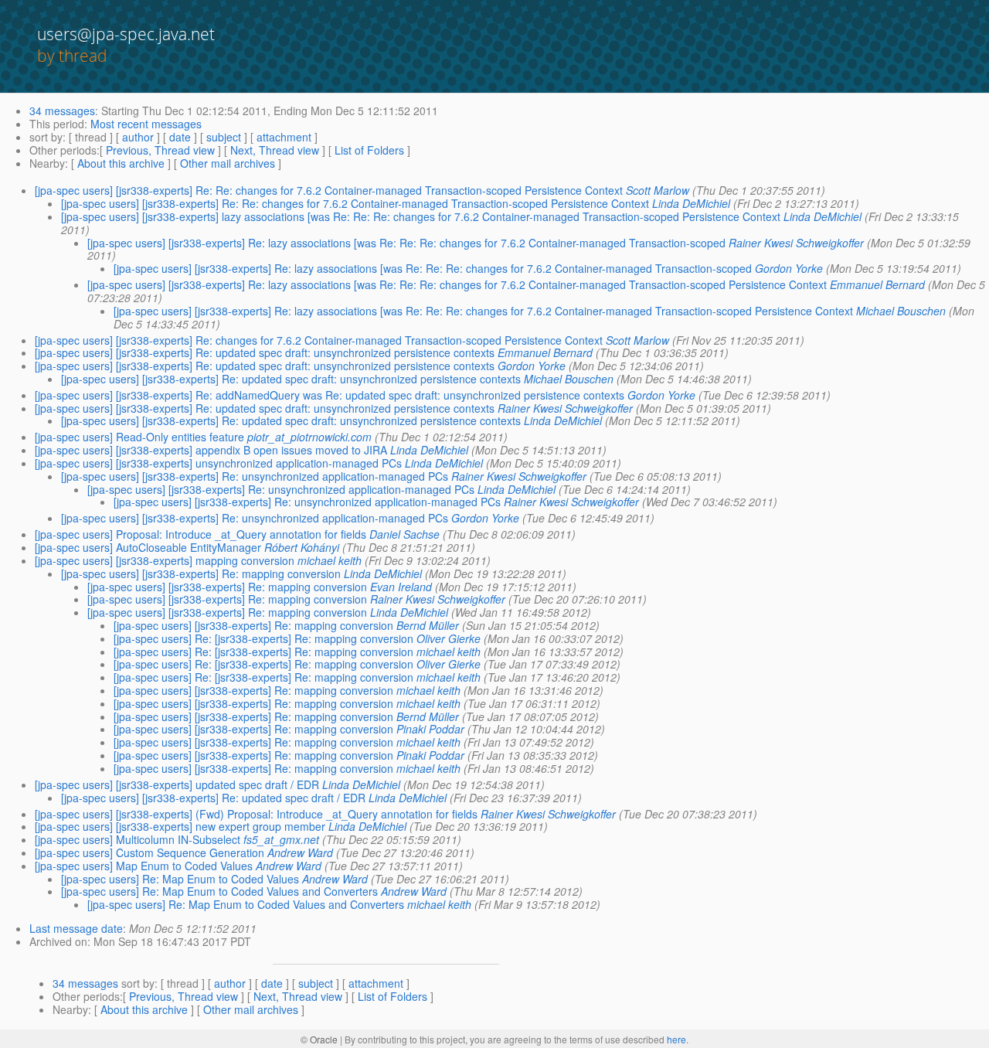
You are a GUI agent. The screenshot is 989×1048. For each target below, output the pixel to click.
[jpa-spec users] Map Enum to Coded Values (144, 865)
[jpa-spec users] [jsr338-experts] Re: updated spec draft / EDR (213, 797)
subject (223, 137)
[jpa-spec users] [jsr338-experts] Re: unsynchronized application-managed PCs (254, 476)
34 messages (62, 110)
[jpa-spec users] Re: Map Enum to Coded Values (180, 878)
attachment (284, 137)
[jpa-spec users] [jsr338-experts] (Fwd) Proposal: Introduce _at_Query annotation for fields (256, 814)
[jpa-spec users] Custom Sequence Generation (149, 852)
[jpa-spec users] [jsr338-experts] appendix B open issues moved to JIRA (211, 450)
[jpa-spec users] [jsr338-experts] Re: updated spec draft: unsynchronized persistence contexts (264, 352)
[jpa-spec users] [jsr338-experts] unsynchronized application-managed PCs (218, 463)
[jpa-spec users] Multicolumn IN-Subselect (137, 839)
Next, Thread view (274, 150)
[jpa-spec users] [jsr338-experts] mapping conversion (164, 560)
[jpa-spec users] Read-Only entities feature (139, 436)
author (138, 137)
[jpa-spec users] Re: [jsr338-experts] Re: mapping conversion (263, 638)
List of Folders (369, 150)
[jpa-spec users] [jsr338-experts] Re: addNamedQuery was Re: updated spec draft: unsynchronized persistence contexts (329, 395)
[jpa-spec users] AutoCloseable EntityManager (148, 547)
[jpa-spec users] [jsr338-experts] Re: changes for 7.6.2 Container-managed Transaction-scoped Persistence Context (319, 340)
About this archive (121, 163)
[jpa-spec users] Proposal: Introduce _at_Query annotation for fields (200, 534)
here (676, 1039)
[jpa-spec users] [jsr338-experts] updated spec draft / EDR (177, 784)
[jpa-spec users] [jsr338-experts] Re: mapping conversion (201, 573)
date (180, 137)
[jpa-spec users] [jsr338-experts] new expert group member (180, 826)
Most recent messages (146, 123)
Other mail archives (227, 163)
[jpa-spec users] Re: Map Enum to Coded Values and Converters (219, 891)
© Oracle (319, 1039)
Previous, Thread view (160, 150)
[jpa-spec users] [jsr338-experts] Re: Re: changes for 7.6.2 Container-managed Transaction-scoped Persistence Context (329, 190)
